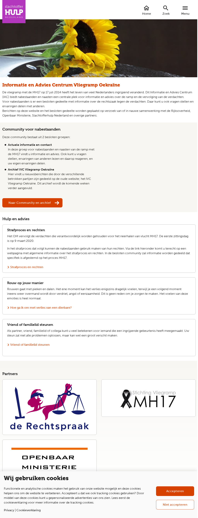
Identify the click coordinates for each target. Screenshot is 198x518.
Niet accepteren (175, 504)
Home (146, 13)
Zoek (166, 13)
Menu (185, 13)
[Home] (14, 11)
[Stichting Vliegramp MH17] (148, 398)
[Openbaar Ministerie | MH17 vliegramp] (49, 458)
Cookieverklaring (28, 510)
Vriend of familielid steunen (30, 344)
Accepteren (175, 491)
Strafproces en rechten (26, 267)
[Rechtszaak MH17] (49, 407)
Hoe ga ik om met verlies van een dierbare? (41, 307)
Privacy (9, 510)
